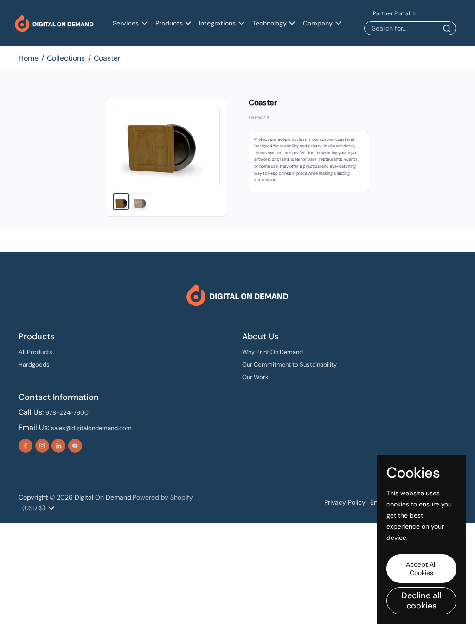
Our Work (255, 377)
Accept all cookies (421, 568)
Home (29, 58)
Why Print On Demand (272, 352)
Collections (66, 58)
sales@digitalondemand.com (91, 428)
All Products (35, 352)
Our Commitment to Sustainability (289, 364)
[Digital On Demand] (54, 23)
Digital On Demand (103, 497)
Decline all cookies (421, 601)
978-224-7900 (67, 413)
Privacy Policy (345, 502)
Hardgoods (34, 364)
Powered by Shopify (163, 497)
